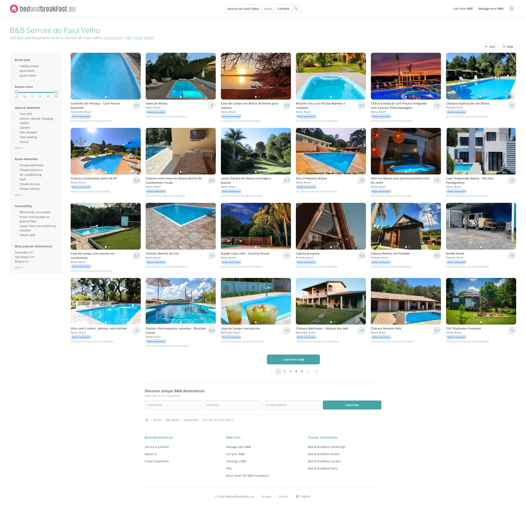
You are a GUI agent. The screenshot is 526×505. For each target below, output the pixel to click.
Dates (268, 9)
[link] (43, 8)
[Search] (296, 8)
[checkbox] (16, 66)
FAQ (229, 468)
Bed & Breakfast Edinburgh (326, 447)
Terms (283, 496)
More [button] (18, 148)
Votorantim (114, 37)
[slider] (16, 92)
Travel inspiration (157, 461)
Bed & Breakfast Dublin (324, 454)
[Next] (135, 76)
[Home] (147, 420)
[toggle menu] (511, 8)
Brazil (148, 37)
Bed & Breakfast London (324, 461)
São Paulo (133, 37)
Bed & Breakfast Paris (323, 468)
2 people (283, 8)
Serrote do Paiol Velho (243, 9)
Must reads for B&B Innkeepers (247, 475)
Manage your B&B (238, 447)
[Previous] (76, 76)
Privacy (266, 496)
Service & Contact (157, 447)
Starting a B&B (236, 461)
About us (151, 454)
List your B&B (235, 454)
